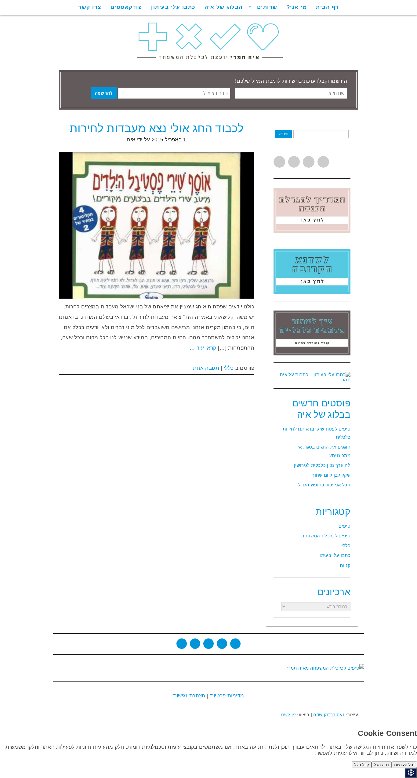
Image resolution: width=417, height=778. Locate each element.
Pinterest (323, 162)
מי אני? (297, 7)
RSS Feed (222, 643)
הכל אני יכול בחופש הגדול (324, 484)
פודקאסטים (126, 7)
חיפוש (283, 134)
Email (235, 643)
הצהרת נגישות (189, 696)
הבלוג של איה (224, 7)
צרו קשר (89, 7)
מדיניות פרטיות (226, 696)
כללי (229, 368)
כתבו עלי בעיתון (173, 7)
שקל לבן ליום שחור (331, 475)
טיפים (344, 526)
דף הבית (327, 7)
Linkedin (308, 162)
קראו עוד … (203, 348)
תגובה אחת (206, 368)
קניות (345, 565)
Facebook (294, 162)
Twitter (279, 162)
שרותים (267, 7)
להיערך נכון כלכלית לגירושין (322, 465)
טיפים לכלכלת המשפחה (325, 535)
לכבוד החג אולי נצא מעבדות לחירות (157, 128)
